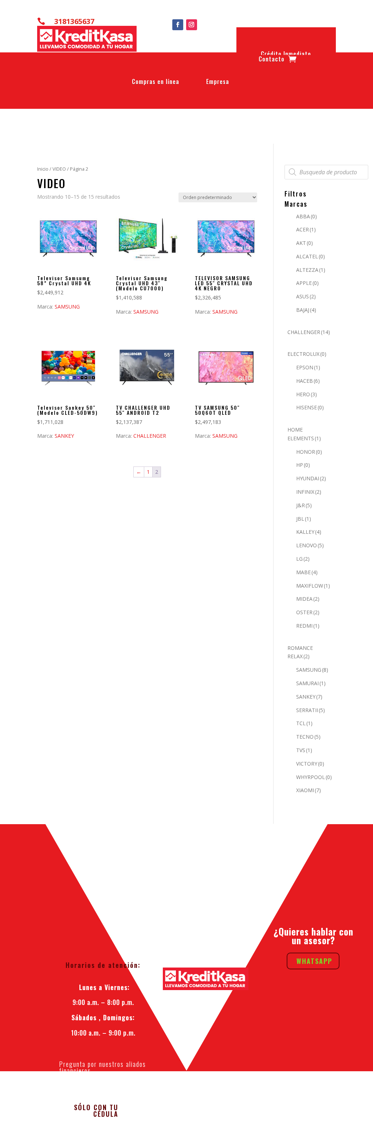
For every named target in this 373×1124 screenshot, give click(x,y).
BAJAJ (306, 309)
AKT (304, 242)
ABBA (306, 216)
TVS (304, 750)
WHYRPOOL (314, 777)
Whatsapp (314, 961)
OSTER (307, 612)
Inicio (42, 169)
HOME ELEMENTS (304, 434)
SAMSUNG (67, 306)
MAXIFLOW (313, 585)
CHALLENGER (149, 435)
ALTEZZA (310, 269)
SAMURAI (311, 683)
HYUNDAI (311, 478)
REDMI (307, 625)
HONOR (309, 451)
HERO (306, 394)
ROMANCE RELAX (300, 652)
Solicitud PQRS (103, 1089)
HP (303, 464)
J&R (304, 505)
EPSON (308, 367)
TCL (304, 723)
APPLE (307, 282)
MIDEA (307, 598)
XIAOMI (308, 790)
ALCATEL (310, 256)
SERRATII (310, 710)
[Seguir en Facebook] (177, 24)
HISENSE (310, 407)
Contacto (271, 60)
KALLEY (308, 531)
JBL (303, 518)
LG (303, 558)
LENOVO (310, 545)
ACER (306, 229)
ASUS (306, 296)
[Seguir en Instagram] (191, 24)
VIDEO (59, 169)
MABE (307, 572)
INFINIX (308, 491)
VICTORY (310, 763)
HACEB (308, 380)
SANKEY (64, 435)
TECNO (308, 736)
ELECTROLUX (306, 353)
